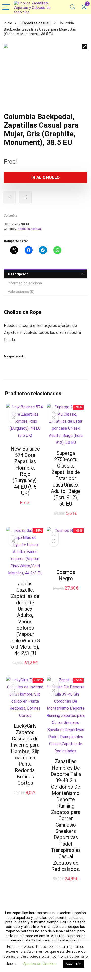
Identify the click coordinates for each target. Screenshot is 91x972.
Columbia (10, 215)
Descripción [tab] (18, 274)
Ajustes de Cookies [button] (39, 963)
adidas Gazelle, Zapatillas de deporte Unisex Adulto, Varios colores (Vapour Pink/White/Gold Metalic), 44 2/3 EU (25, 618)
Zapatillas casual (35, 23)
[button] (84, 46)
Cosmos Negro (65, 575)
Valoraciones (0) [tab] (21, 292)
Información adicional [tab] (25, 283)
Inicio (8, 23)
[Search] (72, 7)
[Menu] (6, 7)
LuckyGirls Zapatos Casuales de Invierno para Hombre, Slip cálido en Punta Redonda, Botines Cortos (25, 754)
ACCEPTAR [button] (73, 964)
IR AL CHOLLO (45, 177)
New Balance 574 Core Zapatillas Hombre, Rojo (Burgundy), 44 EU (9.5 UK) (25, 471)
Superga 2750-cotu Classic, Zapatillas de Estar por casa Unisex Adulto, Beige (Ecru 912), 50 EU (66, 478)
